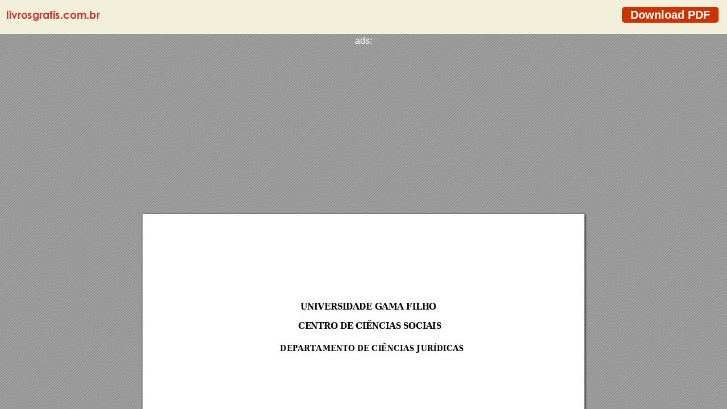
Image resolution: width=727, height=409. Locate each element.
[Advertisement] (363, 125)
